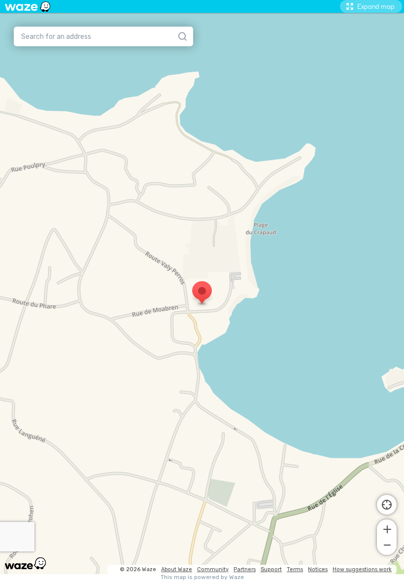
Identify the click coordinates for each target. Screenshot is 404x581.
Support (271, 569)
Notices (318, 569)
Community (213, 569)
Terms (295, 569)
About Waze (176, 569)
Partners (245, 569)
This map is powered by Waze (202, 577)
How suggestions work (362, 569)
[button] (387, 528)
